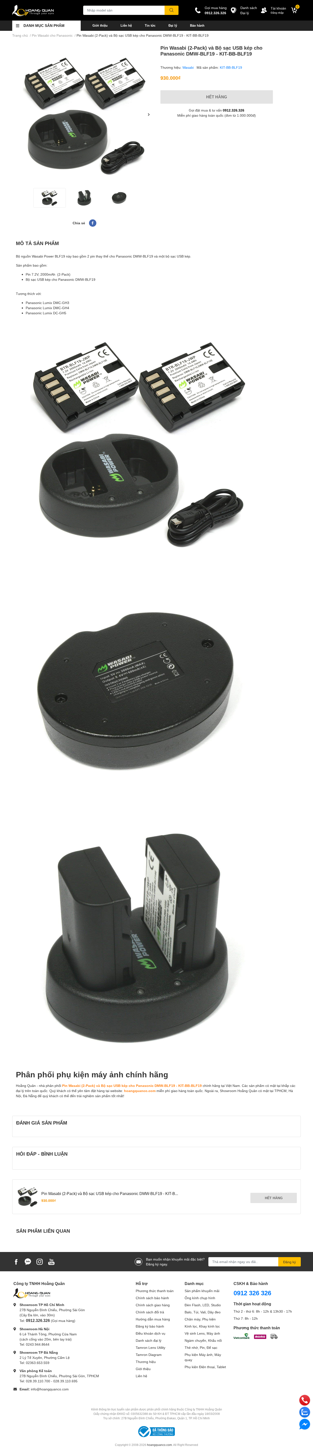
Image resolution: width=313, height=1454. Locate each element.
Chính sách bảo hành (152, 1298)
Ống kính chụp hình (200, 1298)
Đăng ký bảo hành (150, 1326)
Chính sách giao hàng (153, 1305)
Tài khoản (278, 8)
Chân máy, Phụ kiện (200, 1319)
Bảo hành (197, 25)
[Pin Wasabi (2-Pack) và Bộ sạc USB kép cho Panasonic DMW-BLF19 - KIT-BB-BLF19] (84, 114)
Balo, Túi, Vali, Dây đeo (203, 1312)
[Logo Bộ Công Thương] (156, 1431)
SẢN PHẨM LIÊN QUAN (43, 1231)
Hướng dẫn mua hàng (153, 1319)
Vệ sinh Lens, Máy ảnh (202, 1333)
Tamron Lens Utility (150, 1347)
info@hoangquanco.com (50, 1389)
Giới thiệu (100, 25)
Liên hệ (126, 25)
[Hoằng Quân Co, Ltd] (42, 10)
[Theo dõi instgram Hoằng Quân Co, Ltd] (40, 1261)
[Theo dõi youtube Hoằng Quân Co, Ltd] (51, 1261)
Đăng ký (289, 1262)
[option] (84, 114)
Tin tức (150, 25)
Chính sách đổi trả (150, 1312)
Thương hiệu (146, 1362)
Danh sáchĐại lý (248, 10)
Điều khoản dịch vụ (150, 1333)
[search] (172, 10)
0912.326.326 (215, 13)
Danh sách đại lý (148, 1340)
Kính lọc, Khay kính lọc (202, 1326)
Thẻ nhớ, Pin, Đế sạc (201, 1347)
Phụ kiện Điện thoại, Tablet (205, 1367)
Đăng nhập (277, 12)
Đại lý (172, 25)
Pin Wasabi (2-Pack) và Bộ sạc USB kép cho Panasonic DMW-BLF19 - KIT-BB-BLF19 (132, 1085)
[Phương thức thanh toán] (256, 1336)
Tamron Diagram (149, 1355)
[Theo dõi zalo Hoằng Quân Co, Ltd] (28, 1261)
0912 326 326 (252, 1293)
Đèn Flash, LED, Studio (203, 1305)
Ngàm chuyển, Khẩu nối (203, 1340)
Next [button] (148, 114)
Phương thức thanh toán (155, 1291)
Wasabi (188, 67)
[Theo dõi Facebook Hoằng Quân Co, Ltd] (16, 1261)
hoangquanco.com (140, 1091)
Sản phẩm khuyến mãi (202, 1291)
